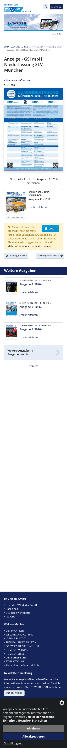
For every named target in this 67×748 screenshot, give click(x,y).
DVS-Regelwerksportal (18, 612)
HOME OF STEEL (15, 653)
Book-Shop (12, 608)
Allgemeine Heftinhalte (17, 80)
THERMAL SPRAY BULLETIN (21, 642)
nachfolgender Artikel (49, 255)
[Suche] (45, 6)
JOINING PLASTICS (16, 638)
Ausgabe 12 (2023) (54, 46)
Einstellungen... (13, 743)
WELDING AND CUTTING (20, 634)
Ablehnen (33, 728)
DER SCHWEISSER (16, 657)
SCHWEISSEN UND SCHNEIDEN (17, 46)
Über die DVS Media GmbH (21, 605)
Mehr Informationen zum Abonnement (30, 246)
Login (52, 228)
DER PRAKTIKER (15, 630)
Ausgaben (38, 46)
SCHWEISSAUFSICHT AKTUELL (22, 646)
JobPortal (11, 616)
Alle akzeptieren (34, 736)
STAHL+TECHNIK (15, 661)
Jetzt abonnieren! (14, 692)
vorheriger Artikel (17, 255)
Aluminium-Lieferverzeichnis (22, 665)
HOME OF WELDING (17, 649)
